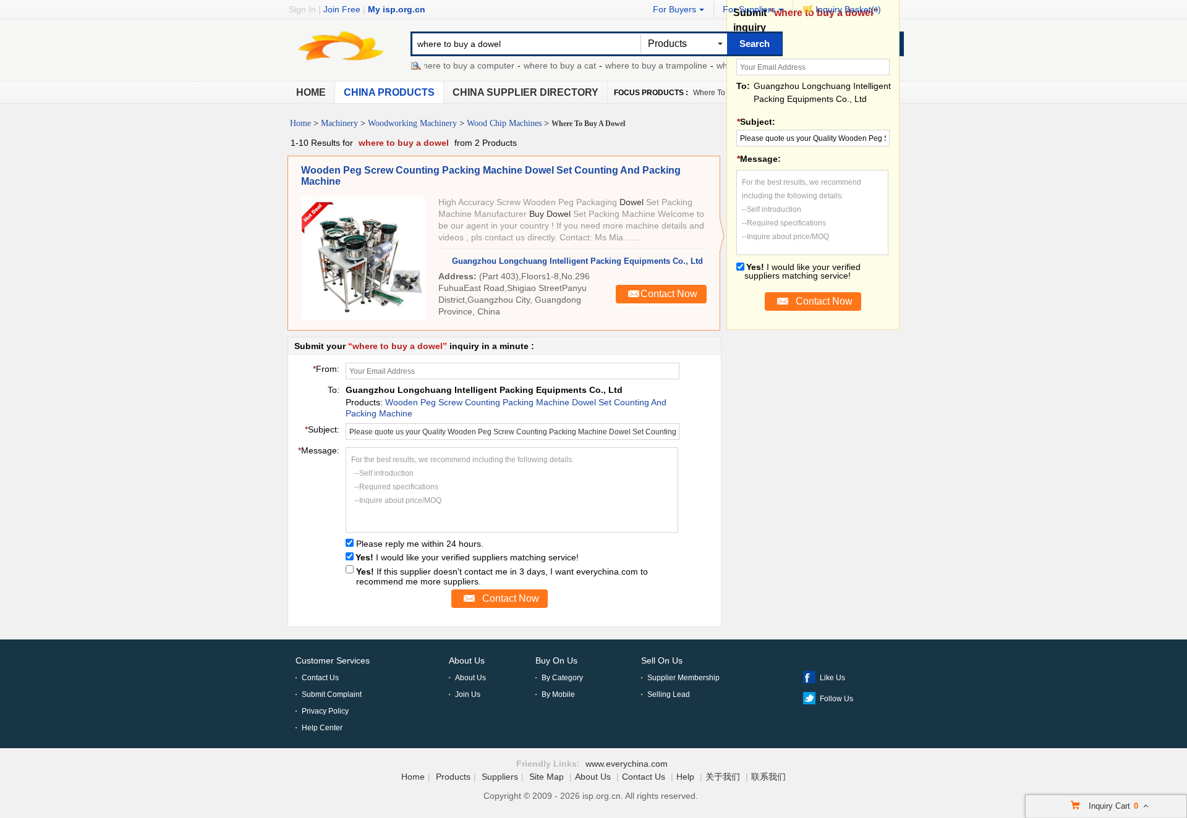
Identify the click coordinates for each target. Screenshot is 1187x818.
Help (685, 777)
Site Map (546, 777)
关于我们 (722, 777)
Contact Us (320, 677)
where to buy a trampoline (645, 65)
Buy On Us (556, 660)
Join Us (467, 694)
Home (311, 92)
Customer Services (333, 660)
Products (453, 777)
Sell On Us (662, 660)
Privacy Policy (325, 711)
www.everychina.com (626, 764)
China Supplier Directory (525, 92)
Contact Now (668, 294)
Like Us (832, 677)
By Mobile (558, 694)
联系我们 (768, 777)
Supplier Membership (683, 677)
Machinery (339, 123)
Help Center (322, 727)
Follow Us (836, 698)
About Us (467, 660)
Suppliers (500, 777)
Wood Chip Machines (504, 123)
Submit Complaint (332, 694)
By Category (562, 677)
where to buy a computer (454, 65)
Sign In (302, 9)
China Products (389, 92)
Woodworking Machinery (412, 123)
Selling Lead (668, 694)
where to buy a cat (549, 65)
